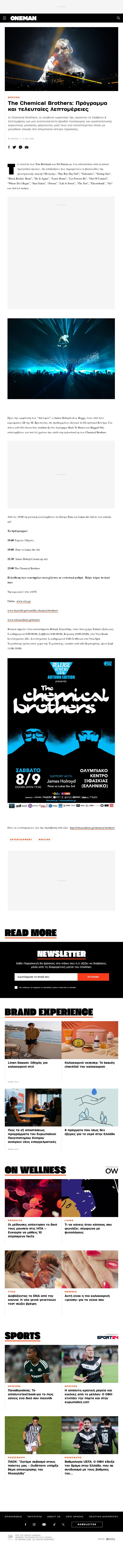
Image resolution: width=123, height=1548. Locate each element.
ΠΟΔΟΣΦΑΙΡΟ (73, 1458)
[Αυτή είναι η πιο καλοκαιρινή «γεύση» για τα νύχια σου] (90, 1269)
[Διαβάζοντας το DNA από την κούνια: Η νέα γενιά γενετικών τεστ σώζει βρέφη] (33, 1269)
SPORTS (22, 1336)
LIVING (69, 1220)
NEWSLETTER (87, 1524)
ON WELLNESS (35, 1171)
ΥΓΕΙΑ (12, 1292)
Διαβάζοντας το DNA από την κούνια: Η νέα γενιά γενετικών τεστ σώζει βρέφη (32, 1299)
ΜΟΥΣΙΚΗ (14, 97)
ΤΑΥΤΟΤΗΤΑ (34, 1517)
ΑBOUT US (53, 1517)
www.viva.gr (23, 601)
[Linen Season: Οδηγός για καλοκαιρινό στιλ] (33, 1040)
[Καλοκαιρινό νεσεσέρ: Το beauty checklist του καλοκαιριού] (90, 1040)
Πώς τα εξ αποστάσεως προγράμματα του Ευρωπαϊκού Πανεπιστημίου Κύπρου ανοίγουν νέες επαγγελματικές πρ (32, 1138)
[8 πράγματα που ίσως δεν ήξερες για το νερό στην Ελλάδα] (90, 1107)
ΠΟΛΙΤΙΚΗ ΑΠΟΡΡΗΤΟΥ (103, 1517)
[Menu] (4, 18)
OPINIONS (14, 1386)
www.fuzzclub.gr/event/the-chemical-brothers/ (33, 610)
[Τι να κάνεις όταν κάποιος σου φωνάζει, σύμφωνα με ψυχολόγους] (90, 1198)
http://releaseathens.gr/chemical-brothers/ (92, 827)
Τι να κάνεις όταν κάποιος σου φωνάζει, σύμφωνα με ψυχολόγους (88, 1228)
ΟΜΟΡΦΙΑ (71, 1292)
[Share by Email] (26, 147)
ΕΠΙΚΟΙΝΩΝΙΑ (13, 1517)
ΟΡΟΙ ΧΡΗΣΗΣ (75, 1517)
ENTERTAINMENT (21, 840)
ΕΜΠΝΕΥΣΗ (15, 1220)
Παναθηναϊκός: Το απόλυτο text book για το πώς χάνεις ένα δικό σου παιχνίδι (30, 1394)
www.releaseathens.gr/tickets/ (24, 619)
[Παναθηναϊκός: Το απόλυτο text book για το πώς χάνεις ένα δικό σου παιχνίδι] (33, 1364)
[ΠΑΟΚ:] (33, 1435)
